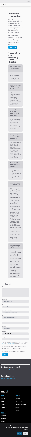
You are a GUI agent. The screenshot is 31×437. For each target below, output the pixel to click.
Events (3, 398)
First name (4, 299)
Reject (25, 433)
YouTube (3, 418)
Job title (4, 326)
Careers (3, 404)
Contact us (4, 407)
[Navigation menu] (28, 4)
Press (17, 410)
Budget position (5, 337)
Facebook (3, 421)
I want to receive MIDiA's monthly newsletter (14, 351)
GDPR (3, 343)
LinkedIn (3, 415)
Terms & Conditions (20, 404)
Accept (19, 433)
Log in (28, 1)
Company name (5, 320)
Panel (2, 401)
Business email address (7, 310)
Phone (3, 315)
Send (5, 354)
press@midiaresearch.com (8, 378)
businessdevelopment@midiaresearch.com (12, 369)
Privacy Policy (10, 343)
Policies (17, 398)
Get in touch (13, 47)
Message (4, 286)
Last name (4, 304)
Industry (4, 331)
